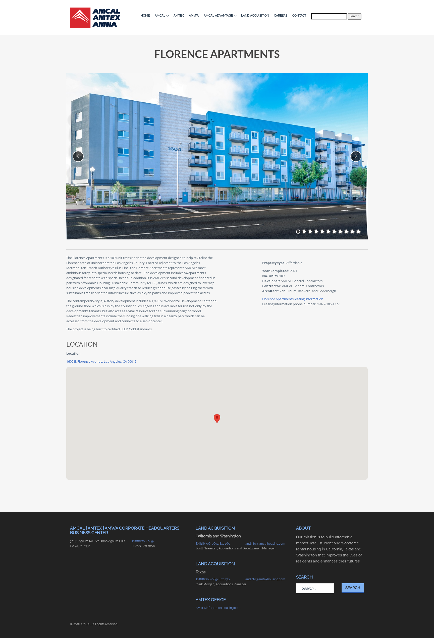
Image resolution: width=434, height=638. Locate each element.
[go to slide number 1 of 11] (298, 232)
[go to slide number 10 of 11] (352, 232)
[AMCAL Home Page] (95, 18)
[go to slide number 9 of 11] (346, 232)
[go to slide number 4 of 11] (316, 232)
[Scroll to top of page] (355, 626)
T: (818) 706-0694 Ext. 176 (213, 579)
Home (145, 15)
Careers (280, 15)
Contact (299, 15)
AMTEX (179, 15)
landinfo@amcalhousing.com (265, 543)
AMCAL (160, 15)
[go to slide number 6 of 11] (328, 232)
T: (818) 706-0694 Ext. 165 (213, 543)
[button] (217, 418)
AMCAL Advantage (218, 15)
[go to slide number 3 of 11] (310, 232)
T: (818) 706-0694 (143, 541)
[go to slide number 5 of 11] (322, 232)
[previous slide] (78, 156)
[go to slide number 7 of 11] (334, 232)
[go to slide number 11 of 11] (358, 232)
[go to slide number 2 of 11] (304, 232)
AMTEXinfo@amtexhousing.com (218, 608)
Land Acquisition (255, 15)
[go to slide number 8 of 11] (340, 232)
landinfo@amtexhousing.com (265, 579)
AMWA (194, 15)
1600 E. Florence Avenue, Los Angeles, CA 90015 (101, 361)
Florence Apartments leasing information (292, 299)
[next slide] (355, 156)
